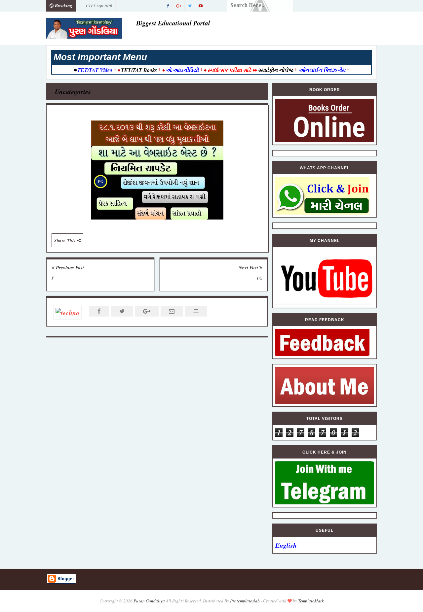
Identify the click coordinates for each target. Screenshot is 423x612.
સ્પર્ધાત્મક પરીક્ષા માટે (229, 70)
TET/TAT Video (95, 70)
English (286, 545)
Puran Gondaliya (149, 601)
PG (259, 278)
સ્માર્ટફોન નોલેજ (275, 70)
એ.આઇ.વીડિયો (182, 70)
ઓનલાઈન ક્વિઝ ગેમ (322, 70)
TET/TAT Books (139, 70)
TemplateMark (311, 601)
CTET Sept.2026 (99, 5)
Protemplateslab (245, 601)
